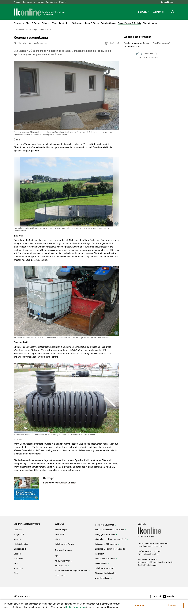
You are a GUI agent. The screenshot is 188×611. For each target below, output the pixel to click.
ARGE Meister (61, 566)
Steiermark (18, 559)
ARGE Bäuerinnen (62, 561)
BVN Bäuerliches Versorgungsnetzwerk (71, 570)
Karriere (40, 2)
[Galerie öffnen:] (66, 95)
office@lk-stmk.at (151, 554)
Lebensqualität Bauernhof (106, 544)
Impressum (142, 559)
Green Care (60, 575)
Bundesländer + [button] (167, 2)
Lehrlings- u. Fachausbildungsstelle (110, 549)
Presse (17, 2)
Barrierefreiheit (165, 562)
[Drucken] (106, 43)
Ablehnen (140, 605)
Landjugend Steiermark (105, 534)
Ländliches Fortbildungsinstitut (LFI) (110, 539)
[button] (144, 11)
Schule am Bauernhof (104, 568)
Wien (16, 573)
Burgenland (19, 534)
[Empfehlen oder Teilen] (117, 43)
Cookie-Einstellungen (147, 565)
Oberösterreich (20, 549)
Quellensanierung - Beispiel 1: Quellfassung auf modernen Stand (147, 45)
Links (57, 539)
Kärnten (17, 539)
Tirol (15, 563)
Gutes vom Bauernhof (104, 525)
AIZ (56, 556)
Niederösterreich (21, 544)
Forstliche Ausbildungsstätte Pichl (109, 530)
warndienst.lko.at (102, 578)
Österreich (18, 530)
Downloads (60, 534)
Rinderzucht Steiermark (105, 559)
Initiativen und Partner (64, 544)
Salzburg (17, 554)
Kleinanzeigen (28, 2)
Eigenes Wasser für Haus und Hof (59, 482)
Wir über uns (51, 2)
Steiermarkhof (101, 563)
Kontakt (62, 2)
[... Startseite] (39, 12)
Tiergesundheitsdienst (104, 573)
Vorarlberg (18, 568)
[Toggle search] (172, 12)
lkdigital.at (99, 554)
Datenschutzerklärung (147, 562)
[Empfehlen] (112, 43)
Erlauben (171, 605)
